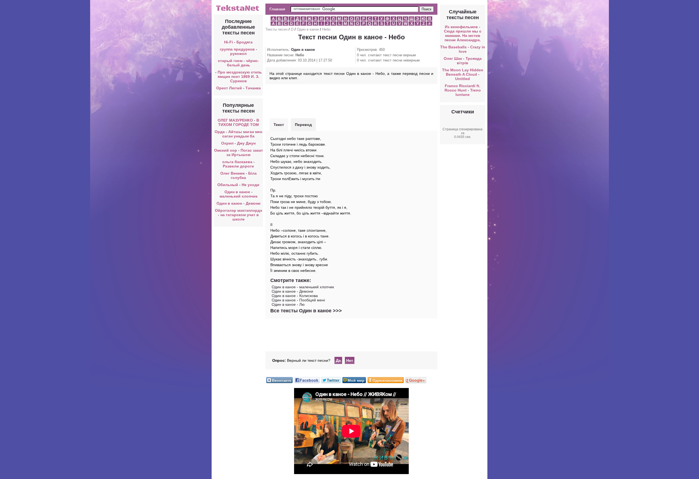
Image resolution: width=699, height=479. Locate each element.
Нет (349, 360)
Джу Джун (246, 143)
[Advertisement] (351, 100)
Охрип (227, 143)
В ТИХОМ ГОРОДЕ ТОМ (238, 122)
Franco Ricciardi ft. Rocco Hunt (463, 88)
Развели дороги (238, 166)
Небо (326, 29)
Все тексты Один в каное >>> (306, 310)
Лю (302, 304)
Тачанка (253, 88)
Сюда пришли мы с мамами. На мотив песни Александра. (462, 35)
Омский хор (225, 150)
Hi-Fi (228, 42)
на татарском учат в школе (239, 217)
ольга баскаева (237, 162)
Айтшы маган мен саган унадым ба (242, 134)
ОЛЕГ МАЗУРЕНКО (235, 120)
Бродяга (244, 42)
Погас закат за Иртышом (244, 152)
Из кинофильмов (461, 27)
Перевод (303, 124)
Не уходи (250, 185)
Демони (253, 203)
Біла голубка (244, 175)
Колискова (308, 295)
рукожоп (238, 53)
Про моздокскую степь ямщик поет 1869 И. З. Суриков (240, 76)
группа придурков (237, 49)
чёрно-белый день (243, 62)
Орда (220, 132)
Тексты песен (276, 29)
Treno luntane (468, 92)
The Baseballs (453, 47)
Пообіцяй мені (312, 300)
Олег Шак (453, 58)
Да (338, 360)
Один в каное (237, 192)
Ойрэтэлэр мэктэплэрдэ (238, 210)
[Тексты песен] (238, 10)
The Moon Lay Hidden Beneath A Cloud (462, 72)
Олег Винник (232, 173)
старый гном (230, 60)
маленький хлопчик (238, 196)
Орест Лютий (229, 88)
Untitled (462, 79)
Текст (279, 124)
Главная (277, 9)
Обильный (227, 185)
